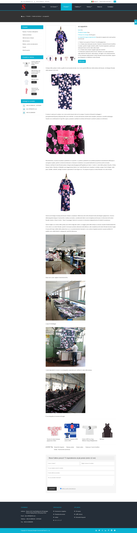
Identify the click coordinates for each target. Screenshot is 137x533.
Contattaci (110, 6)
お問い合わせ (79, 514)
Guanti (24, 47)
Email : (22, 516)
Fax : (22, 522)
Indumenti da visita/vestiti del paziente (35, 90)
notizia (56, 517)
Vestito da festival (36, 16)
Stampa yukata (70, 447)
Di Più (34, 67)
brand (79, 30)
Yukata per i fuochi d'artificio (92, 447)
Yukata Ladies (79, 447)
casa (23, 16)
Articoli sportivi (26, 50)
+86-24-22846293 (30, 112)
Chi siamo (53, 6)
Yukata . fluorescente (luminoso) (62, 449)
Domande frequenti (80, 517)
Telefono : (23, 519)
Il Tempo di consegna (83, 34)
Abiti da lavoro (26, 41)
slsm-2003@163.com (28, 1)
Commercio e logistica (60, 511)
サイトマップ (58, 520)
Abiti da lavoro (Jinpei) (28, 38)
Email (82, 61)
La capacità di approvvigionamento (87, 37)
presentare (52, 488)
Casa (43, 6)
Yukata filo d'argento (59, 447)
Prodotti (66, 6)
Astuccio (99, 6)
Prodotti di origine (82, 32)
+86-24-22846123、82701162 (42, 1)
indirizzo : (23, 511)
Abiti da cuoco (34, 79)
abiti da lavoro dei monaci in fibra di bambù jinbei (35, 72)
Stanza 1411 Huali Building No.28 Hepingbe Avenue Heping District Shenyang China (37, 512)
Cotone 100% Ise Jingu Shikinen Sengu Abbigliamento (35, 63)
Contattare (24, 507)
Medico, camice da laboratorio (30, 44)
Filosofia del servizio (60, 514)
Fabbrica (77, 6)
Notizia (89, 6)
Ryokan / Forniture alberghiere (30, 31)
